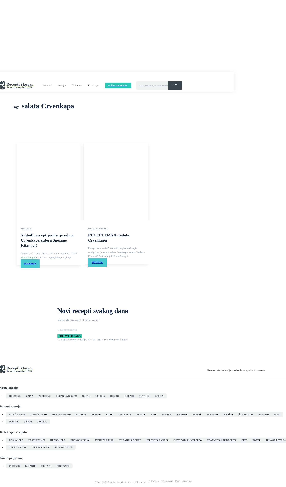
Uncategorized (98, 229)
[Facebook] (266, 369)
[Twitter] (278, 369)
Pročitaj (30, 263)
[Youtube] (284, 369)
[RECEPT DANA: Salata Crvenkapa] (116, 181)
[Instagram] (272, 369)
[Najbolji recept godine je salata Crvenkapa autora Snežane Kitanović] (49, 181)
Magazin (26, 229)
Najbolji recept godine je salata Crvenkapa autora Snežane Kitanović (47, 240)
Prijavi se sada (70, 336)
